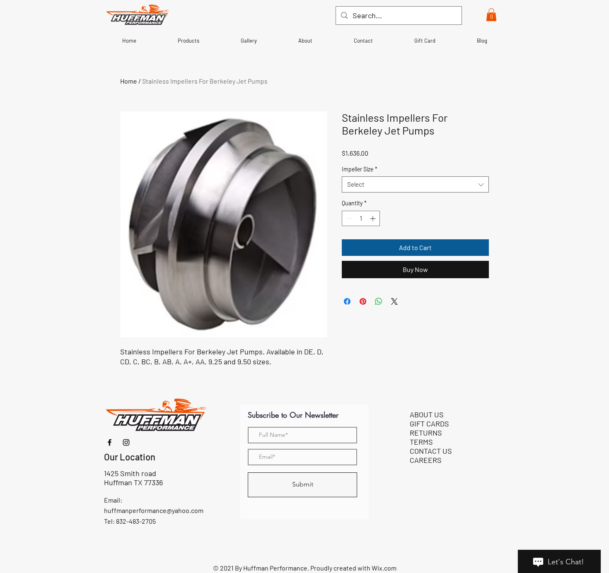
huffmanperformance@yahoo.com (153, 510)
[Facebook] (109, 442)
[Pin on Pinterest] (363, 301)
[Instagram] (126, 442)
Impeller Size (359, 169)
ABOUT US (427, 414)
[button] (491, 14)
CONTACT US (431, 450)
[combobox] (415, 184)
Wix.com (384, 568)
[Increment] (373, 218)
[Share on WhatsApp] (379, 301)
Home (128, 81)
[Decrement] (348, 218)
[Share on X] (394, 301)
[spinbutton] (360, 218)
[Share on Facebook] (347, 301)
